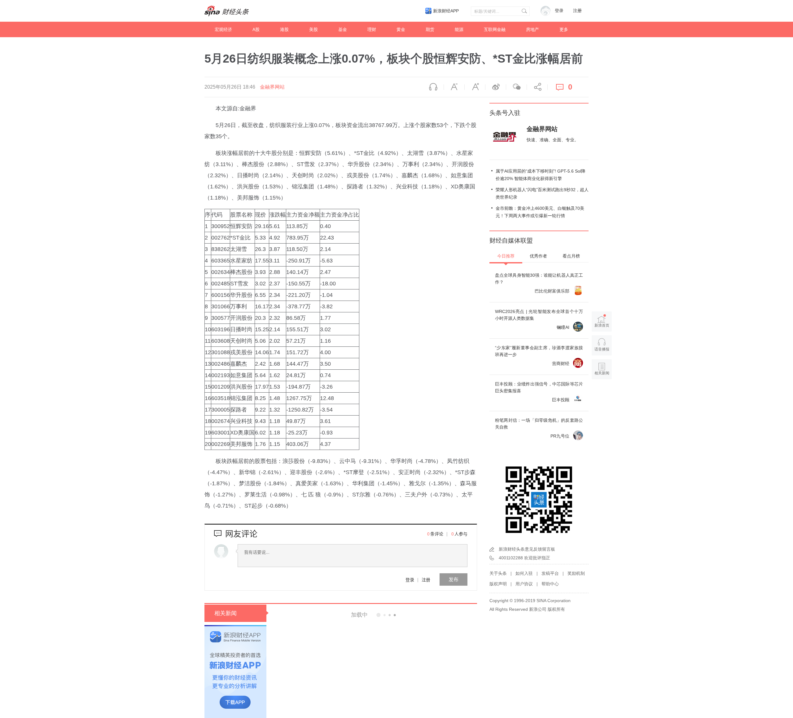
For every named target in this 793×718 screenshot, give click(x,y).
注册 (577, 10)
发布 (453, 579)
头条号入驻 (504, 112)
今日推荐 (506, 255)
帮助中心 (550, 583)
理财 (371, 29)
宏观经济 (223, 29)
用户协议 (524, 583)
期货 (430, 29)
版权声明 (498, 583)
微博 (495, 87)
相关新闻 (225, 613)
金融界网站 (272, 87)
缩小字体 (454, 87)
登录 (409, 579)
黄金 (400, 29)
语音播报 (433, 87)
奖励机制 (576, 573)
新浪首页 (601, 325)
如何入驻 (524, 573)
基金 (342, 29)
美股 (313, 29)
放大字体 (475, 87)
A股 (256, 29)
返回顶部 (601, 397)
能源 (459, 29)
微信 (516, 87)
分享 (537, 87)
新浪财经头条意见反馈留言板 (527, 549)
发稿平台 (550, 573)
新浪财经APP (446, 10)
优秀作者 (538, 255)
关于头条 (498, 573)
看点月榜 (571, 255)
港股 (284, 29)
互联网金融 (495, 29)
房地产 (532, 29)
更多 (563, 29)
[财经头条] (226, 11)
